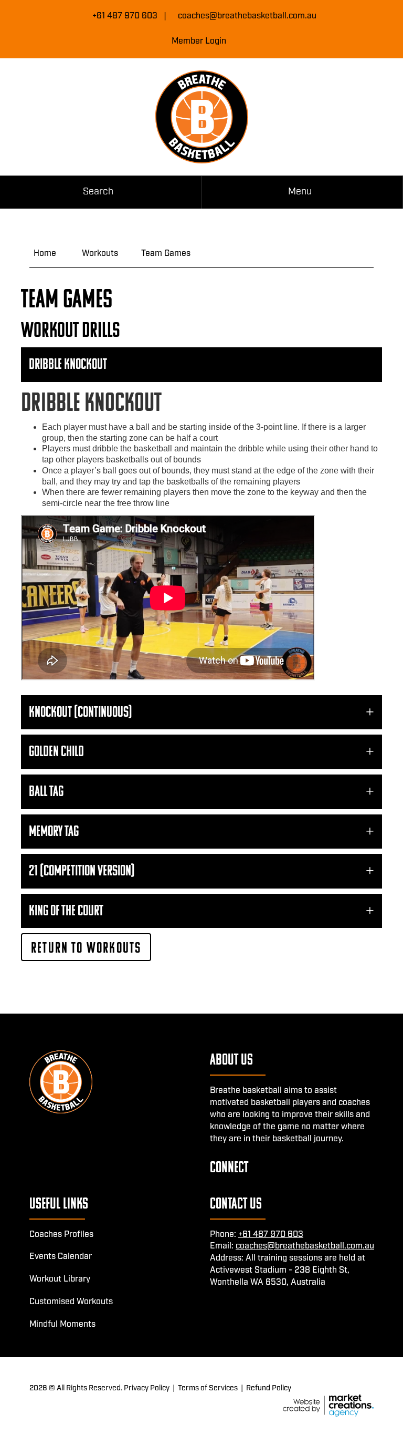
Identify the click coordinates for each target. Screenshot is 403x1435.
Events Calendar (60, 1256)
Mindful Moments (62, 1324)
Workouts (100, 253)
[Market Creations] (328, 1405)
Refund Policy (268, 1388)
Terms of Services (208, 1388)
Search (98, 191)
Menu (300, 191)
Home (45, 253)
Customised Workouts (71, 1301)
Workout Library (59, 1279)
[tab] (201, 364)
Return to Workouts (86, 947)
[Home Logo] (202, 117)
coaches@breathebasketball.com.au (247, 16)
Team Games (165, 253)
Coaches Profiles (61, 1234)
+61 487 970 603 (124, 16)
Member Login (199, 41)
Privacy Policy (146, 1388)
